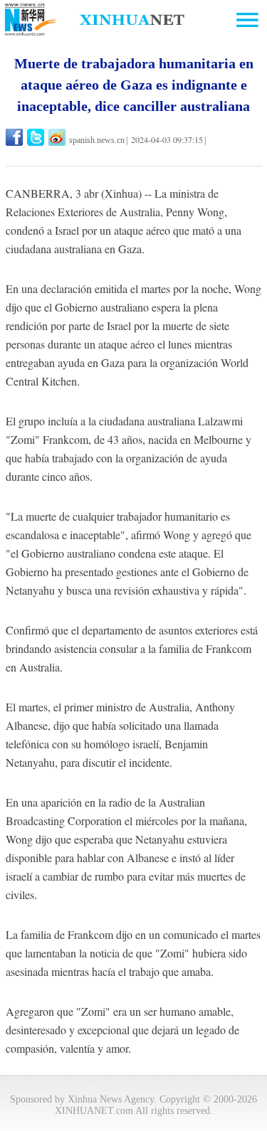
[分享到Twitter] (36, 137)
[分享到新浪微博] (58, 137)
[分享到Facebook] (15, 137)
